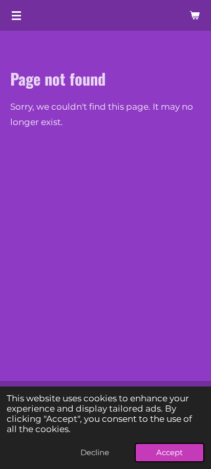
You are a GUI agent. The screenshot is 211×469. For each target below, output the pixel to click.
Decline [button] (94, 452)
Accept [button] (169, 452)
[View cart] (194, 15)
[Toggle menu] (16, 15)
